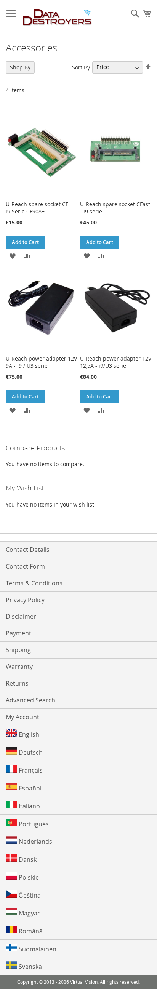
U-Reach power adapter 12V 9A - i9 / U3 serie (41, 362)
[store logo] (57, 18)
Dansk (27, 859)
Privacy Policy (25, 600)
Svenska (29, 966)
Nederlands (34, 841)
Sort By (81, 67)
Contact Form (25, 566)
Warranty (19, 666)
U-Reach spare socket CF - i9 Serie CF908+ (39, 207)
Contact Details (28, 549)
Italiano (28, 806)
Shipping (18, 650)
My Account (22, 717)
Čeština (29, 895)
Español (29, 788)
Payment (18, 633)
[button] (12, 255)
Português (33, 824)
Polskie (28, 877)
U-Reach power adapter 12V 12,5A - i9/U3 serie (115, 362)
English (28, 734)
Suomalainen (36, 949)
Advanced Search (30, 700)
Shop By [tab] (20, 67)
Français (30, 770)
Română (30, 931)
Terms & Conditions (34, 583)
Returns (17, 683)
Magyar (28, 913)
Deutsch (30, 752)
